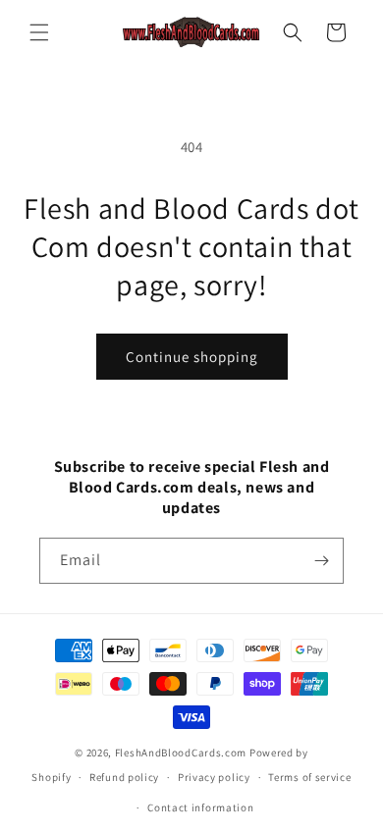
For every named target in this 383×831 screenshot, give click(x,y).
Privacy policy (214, 777)
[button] (39, 32)
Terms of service (309, 777)
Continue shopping (192, 356)
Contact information (200, 807)
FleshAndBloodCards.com (180, 752)
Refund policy (124, 777)
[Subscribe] (321, 561)
